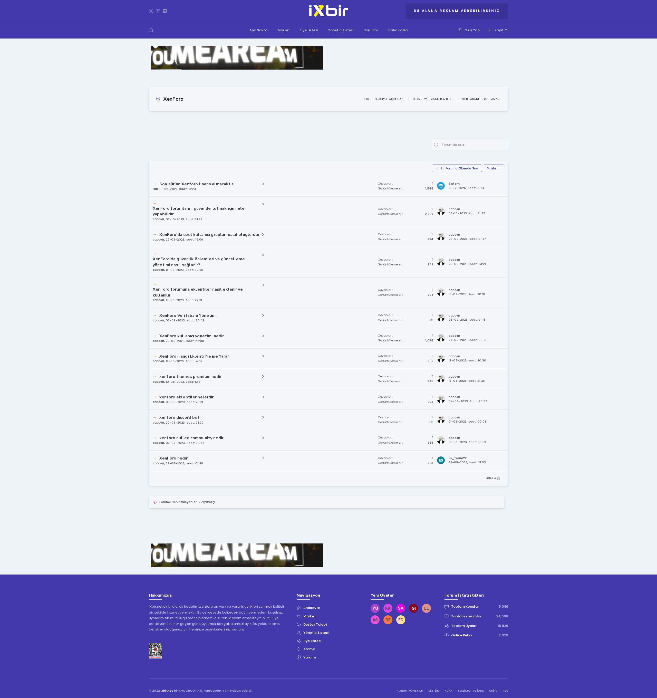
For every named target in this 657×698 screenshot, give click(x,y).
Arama (309, 649)
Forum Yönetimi (410, 691)
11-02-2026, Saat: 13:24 (466, 188)
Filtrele (491, 478)
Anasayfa (311, 607)
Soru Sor (371, 30)
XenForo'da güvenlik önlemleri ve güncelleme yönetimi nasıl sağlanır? (199, 261)
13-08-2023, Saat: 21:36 (467, 381)
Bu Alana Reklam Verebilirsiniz (457, 10)
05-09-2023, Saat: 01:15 (467, 320)
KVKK (448, 691)
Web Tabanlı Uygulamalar (481, 99)
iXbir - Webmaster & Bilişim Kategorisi (433, 99)
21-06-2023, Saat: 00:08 (467, 422)
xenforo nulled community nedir (191, 438)
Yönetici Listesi (340, 30)
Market (284, 30)
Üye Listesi (309, 30)
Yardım (309, 657)
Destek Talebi (315, 624)
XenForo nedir (173, 458)
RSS (505, 691)
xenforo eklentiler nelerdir (186, 397)
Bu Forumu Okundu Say (459, 168)
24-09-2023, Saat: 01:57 (467, 239)
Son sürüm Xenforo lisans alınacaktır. (196, 184)
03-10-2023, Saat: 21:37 (467, 213)
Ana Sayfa (258, 30)
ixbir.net (167, 691)
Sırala (492, 168)
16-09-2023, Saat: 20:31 (467, 294)
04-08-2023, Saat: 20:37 (468, 401)
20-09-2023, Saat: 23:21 (467, 264)
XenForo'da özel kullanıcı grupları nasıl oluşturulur (210, 234)
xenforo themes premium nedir (190, 376)
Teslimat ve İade (471, 691)
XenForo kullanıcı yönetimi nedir (191, 336)
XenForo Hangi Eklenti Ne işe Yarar (194, 356)
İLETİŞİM (434, 691)
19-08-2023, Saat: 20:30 (467, 360)
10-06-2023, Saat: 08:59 (467, 442)
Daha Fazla (398, 30)
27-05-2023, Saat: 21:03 (467, 462)
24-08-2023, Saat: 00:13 (467, 340)
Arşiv (493, 691)
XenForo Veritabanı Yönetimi (188, 315)
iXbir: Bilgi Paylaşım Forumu (384, 99)
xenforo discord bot (179, 417)
